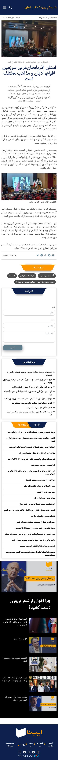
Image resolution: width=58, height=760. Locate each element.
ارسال (12, 348)
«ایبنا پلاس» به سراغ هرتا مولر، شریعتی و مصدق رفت (33, 540)
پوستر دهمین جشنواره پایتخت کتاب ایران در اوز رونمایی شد (31, 432)
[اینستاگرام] (29, 752)
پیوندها (22, 744)
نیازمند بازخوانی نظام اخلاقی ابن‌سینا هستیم (37, 546)
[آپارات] (38, 752)
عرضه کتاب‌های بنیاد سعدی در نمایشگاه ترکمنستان (35, 528)
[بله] (24, 752)
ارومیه (12, 276)
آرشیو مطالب (50, 744)
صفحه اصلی (52, 17)
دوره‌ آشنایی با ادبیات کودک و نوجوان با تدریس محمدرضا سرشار (29, 534)
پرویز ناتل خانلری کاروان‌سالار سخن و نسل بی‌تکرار (32, 387)
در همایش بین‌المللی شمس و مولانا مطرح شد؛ (29, 62)
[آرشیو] (20, 752)
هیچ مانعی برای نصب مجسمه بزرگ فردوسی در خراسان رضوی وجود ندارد (27, 381)
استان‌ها (42, 17)
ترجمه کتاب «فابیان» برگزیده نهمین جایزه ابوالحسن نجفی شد (29, 413)
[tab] (37, 425)
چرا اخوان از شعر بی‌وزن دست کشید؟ (40, 480)
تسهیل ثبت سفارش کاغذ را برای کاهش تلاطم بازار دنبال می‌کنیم (29, 510)
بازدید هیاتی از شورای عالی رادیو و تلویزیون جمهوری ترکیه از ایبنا (14, 679)
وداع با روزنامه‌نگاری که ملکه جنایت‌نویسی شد (37, 453)
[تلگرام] (33, 752)
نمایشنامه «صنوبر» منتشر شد (43, 465)
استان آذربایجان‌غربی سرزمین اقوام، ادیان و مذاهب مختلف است (29, 73)
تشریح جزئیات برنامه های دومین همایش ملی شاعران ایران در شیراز (30, 439)
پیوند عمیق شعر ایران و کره (44, 498)
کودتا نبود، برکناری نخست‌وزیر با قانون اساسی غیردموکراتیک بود (28, 393)
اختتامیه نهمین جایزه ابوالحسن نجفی (15, 659)
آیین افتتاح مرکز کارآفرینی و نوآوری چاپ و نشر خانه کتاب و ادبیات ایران (31, 472)
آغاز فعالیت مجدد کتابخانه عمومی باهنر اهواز (37, 504)
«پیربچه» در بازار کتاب (46, 492)
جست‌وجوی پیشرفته (10, 744)
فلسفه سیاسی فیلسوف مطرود (43, 516)
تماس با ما (40, 744)
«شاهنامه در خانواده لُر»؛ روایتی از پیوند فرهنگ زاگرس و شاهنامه (29, 374)
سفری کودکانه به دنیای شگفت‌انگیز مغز (39, 486)
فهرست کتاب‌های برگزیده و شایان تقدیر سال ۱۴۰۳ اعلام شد (31, 459)
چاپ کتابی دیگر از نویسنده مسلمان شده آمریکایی (35, 522)
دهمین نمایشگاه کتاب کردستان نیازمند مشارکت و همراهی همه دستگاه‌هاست (30, 553)
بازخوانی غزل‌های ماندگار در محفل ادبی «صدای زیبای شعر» (28, 398)
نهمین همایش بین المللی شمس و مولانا (35, 282)
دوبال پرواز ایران (20, 638)
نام (53, 307)
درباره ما (31, 744)
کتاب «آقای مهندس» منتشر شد (39, 407)
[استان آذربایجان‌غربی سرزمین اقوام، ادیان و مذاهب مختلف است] (29, 38)
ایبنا (41, 9)
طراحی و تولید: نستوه (25, 755)
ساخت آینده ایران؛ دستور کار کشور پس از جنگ (16, 699)
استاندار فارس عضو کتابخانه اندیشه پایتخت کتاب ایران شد (32, 447)
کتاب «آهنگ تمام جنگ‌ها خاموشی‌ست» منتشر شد (32, 403)
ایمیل (52, 320)
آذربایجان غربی (47, 276)
